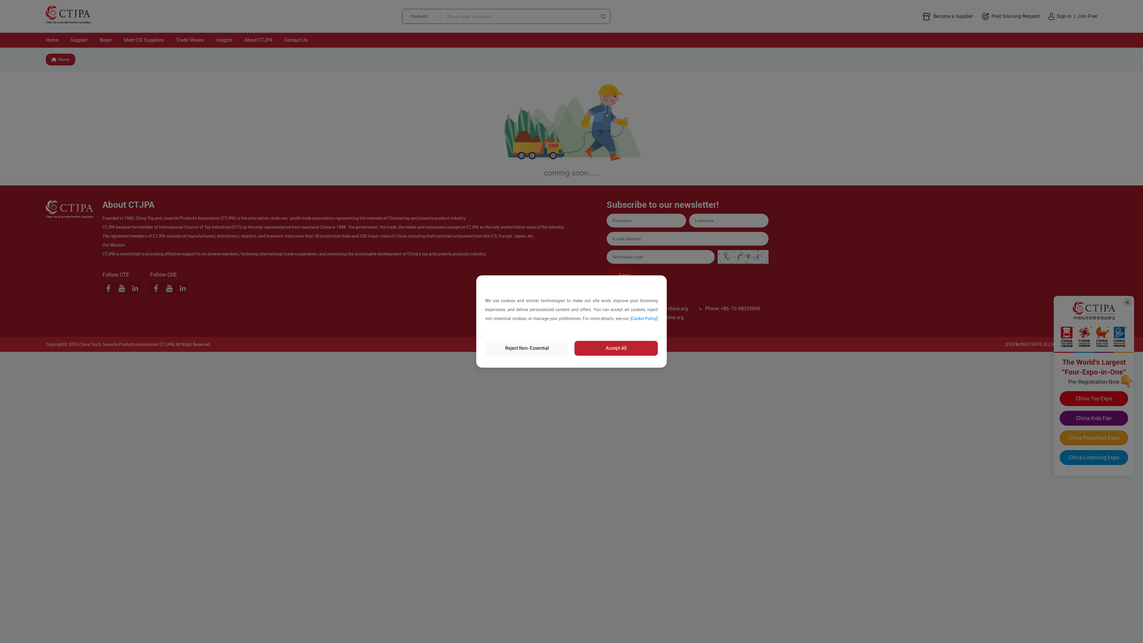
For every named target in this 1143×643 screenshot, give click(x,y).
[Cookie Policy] (644, 318)
